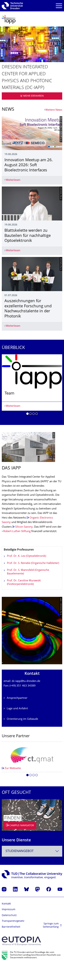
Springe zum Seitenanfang (51, 925)
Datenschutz (9, 915)
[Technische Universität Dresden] (12, 6)
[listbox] (32, 386)
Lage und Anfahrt (17, 708)
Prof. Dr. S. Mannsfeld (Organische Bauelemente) (28, 572)
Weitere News (53, 110)
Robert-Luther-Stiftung (17, 531)
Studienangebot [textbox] (20, 851)
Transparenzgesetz (13, 921)
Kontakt (6, 904)
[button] (27, 414)
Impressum (8, 909)
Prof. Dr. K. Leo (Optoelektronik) (26, 556)
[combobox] (32, 851)
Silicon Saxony (24, 527)
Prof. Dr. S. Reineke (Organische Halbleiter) (33, 563)
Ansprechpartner (17, 698)
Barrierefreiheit (11, 927)
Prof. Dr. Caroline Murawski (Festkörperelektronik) (24, 582)
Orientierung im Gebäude (22, 719)
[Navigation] (59, 5)
